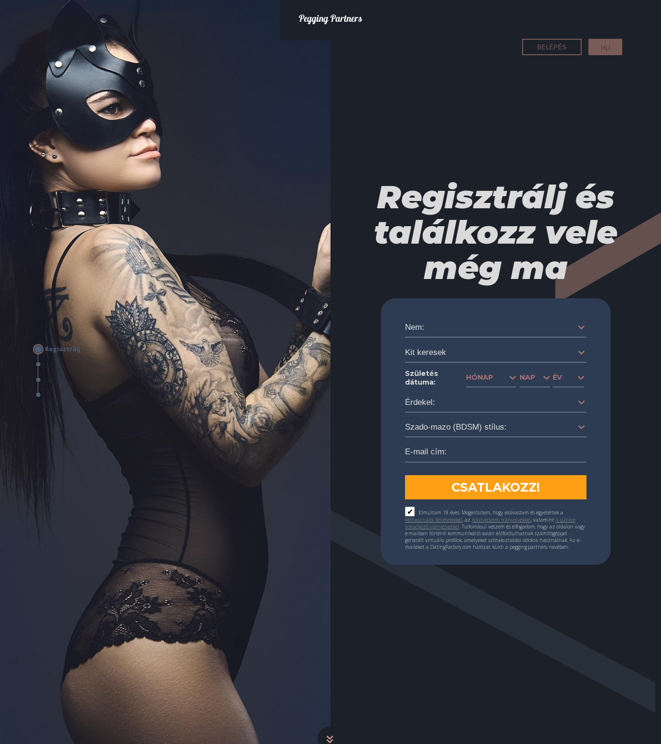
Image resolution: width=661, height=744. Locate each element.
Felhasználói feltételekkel (433, 519)
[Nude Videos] (60, 380)
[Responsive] (60, 395)
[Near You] (60, 364)
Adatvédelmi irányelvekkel (501, 519)
